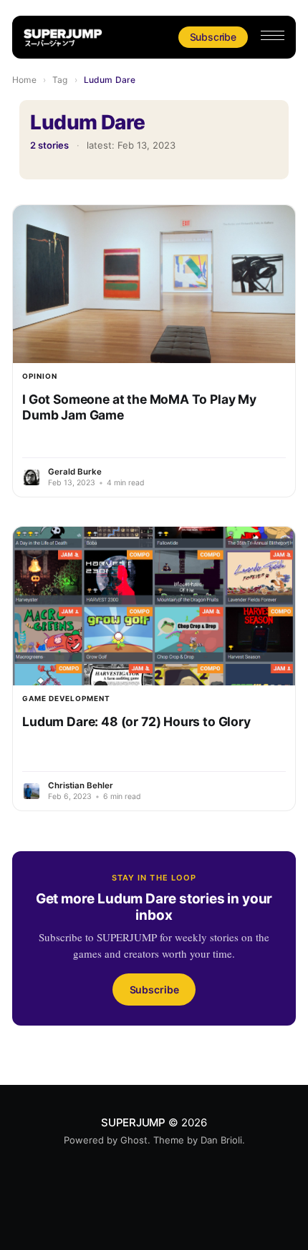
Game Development (66, 698)
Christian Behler (80, 785)
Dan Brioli (221, 1140)
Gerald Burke (75, 472)
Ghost (134, 1140)
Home (24, 79)
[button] (272, 35)
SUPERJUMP (133, 1122)
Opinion (39, 376)
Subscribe (213, 37)
